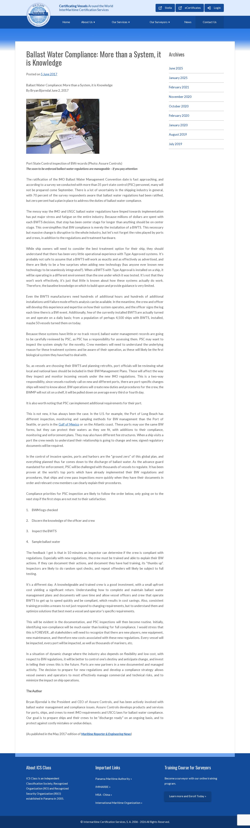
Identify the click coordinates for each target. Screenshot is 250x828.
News (187, 22)
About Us (87, 22)
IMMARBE (102, 786)
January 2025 (178, 78)
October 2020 (179, 106)
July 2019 (175, 144)
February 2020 (179, 115)
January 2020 (178, 125)
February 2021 (179, 87)
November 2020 (180, 97)
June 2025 (176, 68)
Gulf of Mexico (69, 424)
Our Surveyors (158, 22)
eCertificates (193, 7)
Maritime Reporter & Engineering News (106, 734)
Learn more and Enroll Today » (187, 796)
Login (217, 7)
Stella (168, 7)
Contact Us (210, 22)
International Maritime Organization (117, 802)
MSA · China (102, 794)
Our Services (119, 22)
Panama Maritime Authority (112, 778)
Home (66, 22)
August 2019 (178, 134)
